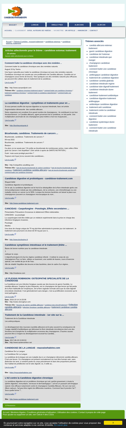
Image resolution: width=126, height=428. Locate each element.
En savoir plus (60, 425)
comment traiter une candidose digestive (102, 117)
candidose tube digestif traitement (56, 305)
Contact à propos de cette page (92, 412)
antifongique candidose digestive (103, 75)
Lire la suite (9, 82)
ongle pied (57, 25)
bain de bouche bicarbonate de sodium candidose (33, 168)
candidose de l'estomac (99, 54)
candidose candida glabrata (101, 81)
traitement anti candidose (100, 107)
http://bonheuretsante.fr (19, 125)
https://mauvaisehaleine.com (21, 372)
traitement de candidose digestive (104, 78)
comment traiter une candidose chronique (58, 90)
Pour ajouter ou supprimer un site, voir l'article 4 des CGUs (28, 415)
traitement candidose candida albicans (30, 170)
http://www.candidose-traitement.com (24, 203)
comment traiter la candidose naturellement (41, 93)
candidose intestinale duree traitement (101, 91)
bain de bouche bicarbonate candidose (61, 170)
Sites (29, 30)
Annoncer (82, 30)
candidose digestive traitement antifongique (102, 99)
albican (101, 25)
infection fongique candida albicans (36, 307)
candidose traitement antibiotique (103, 95)
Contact (94, 30)
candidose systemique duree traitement (101, 123)
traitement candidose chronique (15, 93)
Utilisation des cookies (67, 412)
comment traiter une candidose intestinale (102, 129)
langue (35, 25)
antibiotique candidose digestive (103, 104)
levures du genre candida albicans (29, 305)
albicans (79, 25)
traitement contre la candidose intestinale (102, 111)
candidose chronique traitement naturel (29, 90)
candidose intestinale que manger (100, 58)
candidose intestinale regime (101, 84)
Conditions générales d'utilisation (41, 412)
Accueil (8, 30)
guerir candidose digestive (100, 51)
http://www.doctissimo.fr (19, 240)
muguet (13, 25)
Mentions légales (18, 412)
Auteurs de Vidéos (42, 30)
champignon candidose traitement (99, 64)
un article (70, 30)
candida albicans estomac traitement (100, 46)
